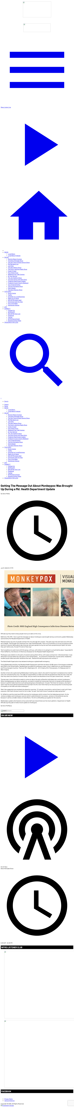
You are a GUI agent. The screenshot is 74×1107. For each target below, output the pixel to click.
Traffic (10, 295)
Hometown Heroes (13, 305)
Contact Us (11, 310)
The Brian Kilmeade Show (15, 261)
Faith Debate (12, 288)
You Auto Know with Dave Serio (17, 279)
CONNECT (7, 308)
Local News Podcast (14, 255)
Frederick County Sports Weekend (18, 283)
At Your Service (12, 276)
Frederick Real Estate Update (17, 281)
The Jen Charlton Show (15, 278)
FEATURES (7, 291)
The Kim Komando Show (15, 286)
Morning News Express (15, 259)
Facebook (11, 315)
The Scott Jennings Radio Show (17, 269)
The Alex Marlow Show (14, 267)
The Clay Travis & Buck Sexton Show (19, 262)
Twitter (10, 317)
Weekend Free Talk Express (16, 274)
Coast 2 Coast (12, 271)
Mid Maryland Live (13, 264)
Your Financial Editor (14, 284)
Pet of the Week (13, 303)
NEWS (6, 252)
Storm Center (12, 293)
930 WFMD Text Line (14, 314)
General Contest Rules (14, 320)
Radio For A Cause (13, 298)
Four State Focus (13, 273)
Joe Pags (11, 266)
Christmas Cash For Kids (15, 302)
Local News (11, 254)
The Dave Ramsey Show (15, 290)
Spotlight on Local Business (16, 296)
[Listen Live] (37, 756)
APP (5, 307)
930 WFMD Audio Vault (14, 300)
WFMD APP (11, 312)
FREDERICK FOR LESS (11, 322)
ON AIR (6, 257)
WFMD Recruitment (14, 319)
